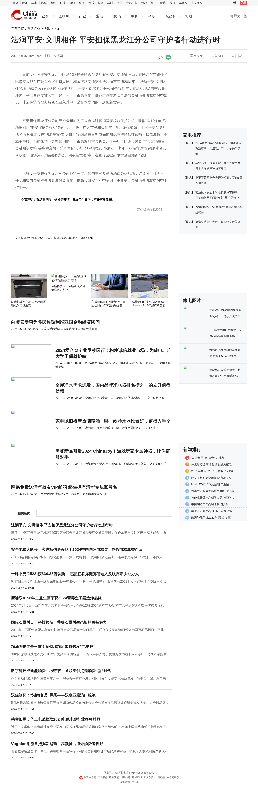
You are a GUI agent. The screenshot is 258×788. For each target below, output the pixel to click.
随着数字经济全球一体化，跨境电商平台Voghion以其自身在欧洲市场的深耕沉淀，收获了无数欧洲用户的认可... (91, 751)
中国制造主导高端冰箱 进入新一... (212, 504)
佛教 (144, 2)
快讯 (47, 28)
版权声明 (137, 777)
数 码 (117, 16)
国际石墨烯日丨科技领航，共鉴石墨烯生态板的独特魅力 (59, 622)
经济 (81, 2)
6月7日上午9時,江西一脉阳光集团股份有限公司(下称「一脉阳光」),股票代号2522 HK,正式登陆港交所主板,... (88, 581)
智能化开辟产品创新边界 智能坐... (212, 497)
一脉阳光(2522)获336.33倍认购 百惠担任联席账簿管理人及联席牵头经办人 (75, 574)
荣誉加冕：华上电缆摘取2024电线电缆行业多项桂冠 (55, 719)
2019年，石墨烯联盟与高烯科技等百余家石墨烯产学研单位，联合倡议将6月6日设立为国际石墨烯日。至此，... (90, 630)
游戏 (53, 2)
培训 (110, 2)
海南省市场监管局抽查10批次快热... (213, 491)
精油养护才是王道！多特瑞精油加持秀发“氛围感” (53, 646)
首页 (15, 2)
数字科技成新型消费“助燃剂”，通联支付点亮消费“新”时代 (61, 671)
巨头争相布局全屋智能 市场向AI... (212, 477)
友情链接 (160, 777)
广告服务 (102, 777)
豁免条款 (148, 777)
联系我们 (114, 777)
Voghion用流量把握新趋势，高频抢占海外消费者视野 (57, 744)
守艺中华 (131, 2)
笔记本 (170, 16)
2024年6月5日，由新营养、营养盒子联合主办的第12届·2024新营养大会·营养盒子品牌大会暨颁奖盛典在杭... (88, 605)
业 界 (45, 16)
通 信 (99, 16)
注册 (233, 2)
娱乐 (91, 2)
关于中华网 (90, 777)
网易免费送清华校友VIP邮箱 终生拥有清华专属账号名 (64, 487)
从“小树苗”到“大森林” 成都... (209, 457)
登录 (243, 2)
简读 (172, 2)
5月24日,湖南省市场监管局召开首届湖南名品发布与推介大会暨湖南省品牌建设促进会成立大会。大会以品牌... (89, 702)
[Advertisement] (79, 263)
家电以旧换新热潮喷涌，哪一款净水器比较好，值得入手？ (113, 421)
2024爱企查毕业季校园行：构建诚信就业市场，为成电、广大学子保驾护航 (218, 148)
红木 (153, 2)
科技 (63, 2)
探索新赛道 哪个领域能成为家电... (212, 464)
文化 (119, 2)
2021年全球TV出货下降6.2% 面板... (213, 471)
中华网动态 (173, 777)
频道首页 (33, 28)
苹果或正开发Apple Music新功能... (213, 511)
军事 (34, 2)
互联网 (64, 16)
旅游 (72, 2)
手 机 (134, 16)
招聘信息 (125, 777)
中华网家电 (24, 15)
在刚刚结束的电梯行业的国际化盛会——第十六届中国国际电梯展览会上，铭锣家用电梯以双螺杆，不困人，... (89, 557)
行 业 (82, 16)
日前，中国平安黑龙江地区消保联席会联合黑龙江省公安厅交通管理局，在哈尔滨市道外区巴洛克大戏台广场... (89, 532)
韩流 (163, 2)
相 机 (188, 16)
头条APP (199, 2)
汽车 (44, 2)
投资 (100, 2)
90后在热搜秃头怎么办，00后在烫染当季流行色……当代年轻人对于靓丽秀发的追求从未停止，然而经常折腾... (90, 654)
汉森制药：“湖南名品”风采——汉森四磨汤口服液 (53, 695)
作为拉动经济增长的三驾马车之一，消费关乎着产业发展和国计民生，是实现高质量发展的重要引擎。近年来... (89, 678)
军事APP (184, 2)
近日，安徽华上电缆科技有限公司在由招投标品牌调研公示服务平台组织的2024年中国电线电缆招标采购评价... (90, 727)
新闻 (25, 2)
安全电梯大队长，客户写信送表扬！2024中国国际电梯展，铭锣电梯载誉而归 (77, 549)
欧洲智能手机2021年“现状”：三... (212, 517)
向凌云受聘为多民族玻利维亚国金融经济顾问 (55, 322)
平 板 (151, 16)
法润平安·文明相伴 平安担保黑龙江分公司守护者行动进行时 (62, 525)
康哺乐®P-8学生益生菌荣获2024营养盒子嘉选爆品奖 (56, 598)
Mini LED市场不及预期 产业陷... (211, 484)
